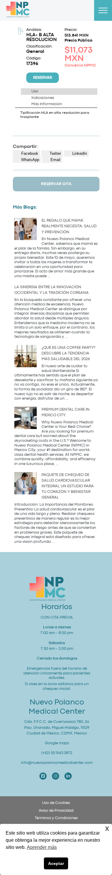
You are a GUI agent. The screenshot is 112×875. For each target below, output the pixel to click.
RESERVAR (42, 77)
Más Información (46, 104)
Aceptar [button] (56, 863)
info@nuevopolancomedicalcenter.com (57, 762)
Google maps (57, 743)
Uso (34, 91)
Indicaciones (42, 98)
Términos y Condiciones (56, 818)
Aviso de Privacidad (56, 810)
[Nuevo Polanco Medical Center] (18, 10)
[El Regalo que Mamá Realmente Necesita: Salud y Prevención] (25, 230)
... (48, 276)
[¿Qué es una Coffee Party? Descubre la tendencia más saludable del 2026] (25, 357)
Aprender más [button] (42, 847)
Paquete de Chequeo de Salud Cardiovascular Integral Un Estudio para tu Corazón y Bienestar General (68, 486)
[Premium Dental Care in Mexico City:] (25, 419)
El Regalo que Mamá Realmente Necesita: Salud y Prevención (69, 226)
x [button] (107, 828)
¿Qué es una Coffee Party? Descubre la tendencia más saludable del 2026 (68, 353)
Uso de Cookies (56, 803)
